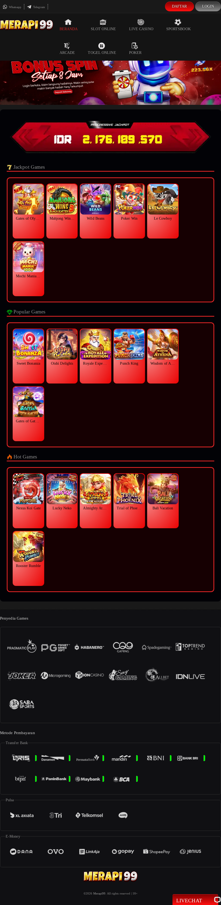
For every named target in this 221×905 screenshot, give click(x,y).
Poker (135, 53)
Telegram (38, 7)
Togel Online (102, 53)
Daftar (179, 6)
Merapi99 (99, 893)
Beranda (69, 29)
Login (208, 6)
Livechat (189, 900)
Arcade (67, 53)
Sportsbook (178, 29)
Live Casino (141, 29)
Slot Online (103, 29)
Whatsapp (14, 7)
